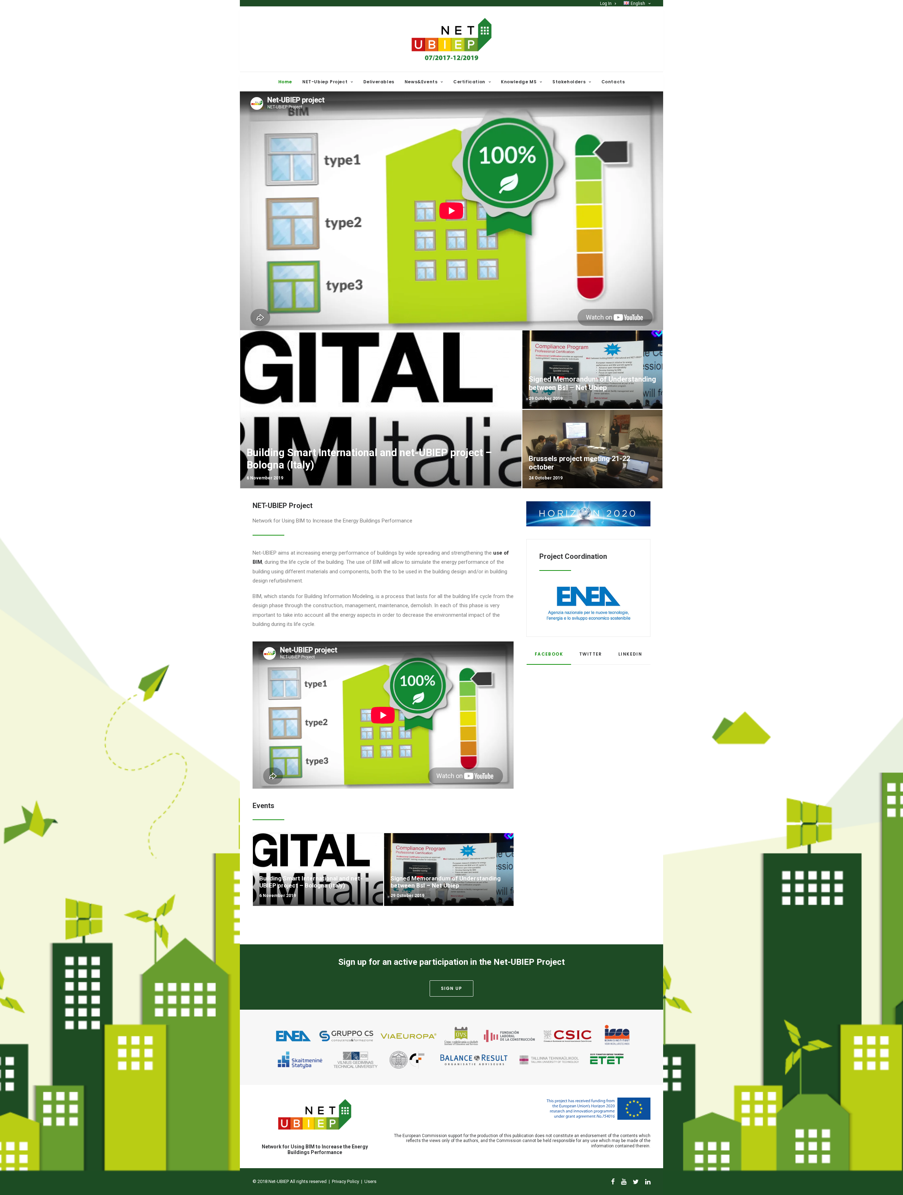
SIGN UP (451, 988)
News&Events (421, 82)
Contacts (613, 82)
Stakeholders (569, 82)
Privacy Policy (345, 1181)
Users (370, 1181)
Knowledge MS (519, 82)
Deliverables (378, 82)
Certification (469, 82)
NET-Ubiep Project (324, 82)
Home (285, 82)
